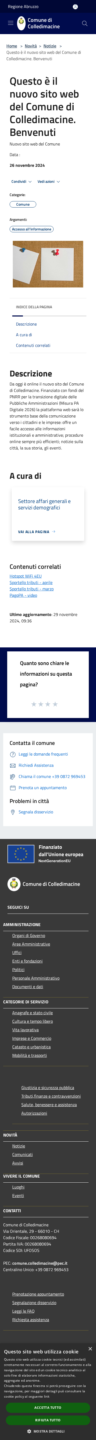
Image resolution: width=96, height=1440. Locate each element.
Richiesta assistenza (30, 1319)
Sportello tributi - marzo (32, 589)
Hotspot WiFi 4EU (26, 576)
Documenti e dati (27, 986)
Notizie (49, 46)
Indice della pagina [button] (34, 307)
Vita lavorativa (25, 1030)
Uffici (17, 952)
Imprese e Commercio (31, 1038)
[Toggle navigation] (10, 23)
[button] (48, 1431)
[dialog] (48, 1391)
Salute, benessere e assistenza (49, 1104)
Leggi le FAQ (23, 1311)
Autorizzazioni (34, 1113)
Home (11, 46)
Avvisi (17, 1163)
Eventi (18, 1195)
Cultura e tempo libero (32, 1021)
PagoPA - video (23, 595)
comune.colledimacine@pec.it (39, 1263)
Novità (31, 46)
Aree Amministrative (31, 944)
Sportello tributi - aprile (31, 582)
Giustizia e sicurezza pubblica (47, 1087)
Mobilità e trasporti (29, 1055)
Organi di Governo (28, 935)
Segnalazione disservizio (34, 1302)
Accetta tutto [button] (47, 1407)
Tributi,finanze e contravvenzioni (51, 1096)
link (46, 1396)
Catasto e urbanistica (31, 1047)
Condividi (19, 181)
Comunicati (22, 1154)
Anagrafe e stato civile (32, 1012)
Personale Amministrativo (35, 978)
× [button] (90, 1349)
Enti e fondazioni (27, 961)
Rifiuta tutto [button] (48, 1420)
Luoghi (18, 1187)
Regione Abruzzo (23, 6)
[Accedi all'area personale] (75, 7)
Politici (18, 969)
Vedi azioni (46, 181)
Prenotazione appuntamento (38, 1294)
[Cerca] (85, 23)
